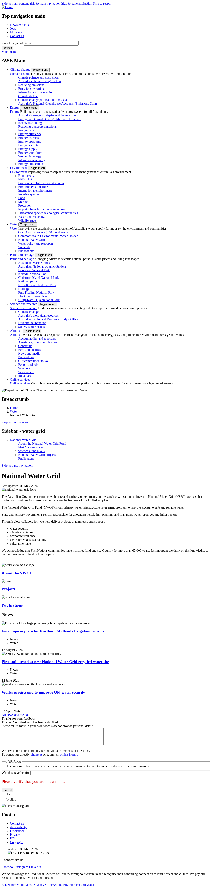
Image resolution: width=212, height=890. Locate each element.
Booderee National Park (34, 270)
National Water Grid (31, 239)
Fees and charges (29, 349)
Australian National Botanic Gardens (42, 266)
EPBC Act (25, 179)
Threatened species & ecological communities (48, 213)
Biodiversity (26, 175)
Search (7, 47)
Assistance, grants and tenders (37, 342)
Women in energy (29, 156)
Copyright (16, 842)
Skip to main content (15, 3)
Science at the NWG (31, 451)
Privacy (15, 834)
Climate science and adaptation (38, 77)
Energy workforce (30, 152)
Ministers (16, 32)
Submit (7, 790)
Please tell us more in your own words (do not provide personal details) (48, 726)
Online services (20, 379)
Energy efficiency (29, 134)
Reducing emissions (31, 85)
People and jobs (28, 364)
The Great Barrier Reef (33, 296)
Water (14, 224)
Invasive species (28, 194)
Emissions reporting (31, 88)
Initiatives (24, 376)
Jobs (13, 28)
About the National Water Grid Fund (42, 443)
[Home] (106, 7)
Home (14, 407)
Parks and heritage (22, 255)
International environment (35, 190)
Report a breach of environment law (41, 209)
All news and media (15, 715)
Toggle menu (40, 69)
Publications (26, 251)
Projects (8, 589)
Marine (23, 201)
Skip (13, 799)
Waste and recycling (31, 216)
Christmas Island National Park (38, 277)
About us (16, 330)
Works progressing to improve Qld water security (43, 692)
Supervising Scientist (32, 326)
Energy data (26, 130)
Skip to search (102, 3)
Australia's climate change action (39, 81)
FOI (12, 838)
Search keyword (12, 43)
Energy (14, 107)
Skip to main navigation (45, 3)
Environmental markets (33, 187)
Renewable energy (30, 123)
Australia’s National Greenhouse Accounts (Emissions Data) (57, 103)
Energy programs (29, 141)
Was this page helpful (16, 772)
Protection (24, 205)
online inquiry (69, 754)
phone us (36, 754)
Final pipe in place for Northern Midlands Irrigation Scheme (53, 631)
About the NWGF (17, 573)
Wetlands (24, 247)
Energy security (28, 145)
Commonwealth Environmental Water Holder (48, 236)
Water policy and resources (35, 243)
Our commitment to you (33, 361)
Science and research (23, 304)
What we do (26, 368)
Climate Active (28, 96)
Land (21, 198)
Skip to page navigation (77, 3)
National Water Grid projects (37, 455)
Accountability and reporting (37, 338)
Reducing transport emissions (37, 126)
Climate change (20, 69)
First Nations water (30, 447)
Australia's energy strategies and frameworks (47, 115)
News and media (29, 353)
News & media (20, 25)
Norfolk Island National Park (37, 285)
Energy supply (27, 149)
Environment (18, 168)
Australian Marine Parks (34, 262)
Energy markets (28, 137)
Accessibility (18, 827)
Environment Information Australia (41, 183)
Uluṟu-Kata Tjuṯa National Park (39, 300)
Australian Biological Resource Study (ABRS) (48, 319)
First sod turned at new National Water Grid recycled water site (55, 662)
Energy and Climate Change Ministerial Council (49, 119)
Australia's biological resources (38, 315)
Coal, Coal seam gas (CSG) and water (43, 232)
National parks (27, 281)
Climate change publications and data (42, 100)
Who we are (26, 372)
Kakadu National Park (32, 274)
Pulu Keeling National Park (36, 292)
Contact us (17, 36)
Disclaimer (17, 831)
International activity (31, 160)
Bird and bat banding (32, 323)
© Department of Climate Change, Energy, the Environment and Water (48, 884)
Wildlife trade (27, 220)
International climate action (35, 92)
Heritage (23, 289)
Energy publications (31, 164)
